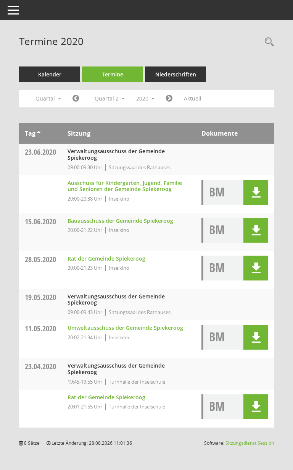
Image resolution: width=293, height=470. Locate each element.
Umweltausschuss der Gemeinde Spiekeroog (125, 327)
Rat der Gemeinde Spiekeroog (106, 258)
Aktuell (192, 98)
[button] (255, 192)
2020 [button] (143, 98)
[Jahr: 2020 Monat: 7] (169, 98)
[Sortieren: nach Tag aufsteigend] (38, 133)
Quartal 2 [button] (107, 98)
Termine (112, 74)
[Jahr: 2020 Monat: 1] (76, 98)
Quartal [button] (45, 98)
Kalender (49, 74)
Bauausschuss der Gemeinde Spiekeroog (120, 220)
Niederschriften (175, 74)
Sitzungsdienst (249, 443)
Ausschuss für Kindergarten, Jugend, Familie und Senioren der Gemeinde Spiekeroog (125, 186)
